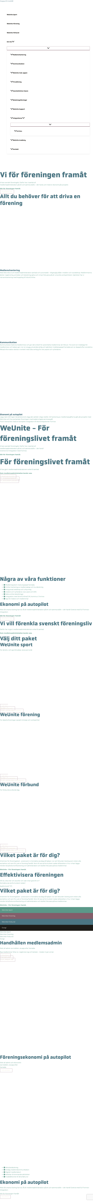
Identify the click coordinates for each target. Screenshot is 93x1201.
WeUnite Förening (13, 24)
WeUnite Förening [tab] (8, 916)
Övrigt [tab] (4, 928)
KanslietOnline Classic (20, 91)
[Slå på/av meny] (48, 48)
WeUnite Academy (19, 140)
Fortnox (19, 131)
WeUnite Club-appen (20, 73)
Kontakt (16, 149)
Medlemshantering (19, 55)
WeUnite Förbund (13, 33)
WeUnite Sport (12, 14)
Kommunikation (18, 64)
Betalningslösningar (20, 100)
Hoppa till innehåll (6, 1)
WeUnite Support (19, 109)
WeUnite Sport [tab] (7, 910)
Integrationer (17, 118)
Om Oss (9, 42)
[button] (13, 41)
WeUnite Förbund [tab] (8, 922)
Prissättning (17, 82)
